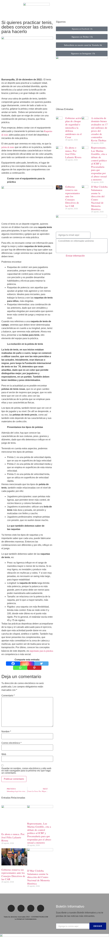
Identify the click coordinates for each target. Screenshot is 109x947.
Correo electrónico (11, 743)
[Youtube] (40, 908)
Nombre (6, 731)
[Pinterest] (34, 668)
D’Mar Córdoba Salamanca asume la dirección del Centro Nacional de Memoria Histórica (38, 877)
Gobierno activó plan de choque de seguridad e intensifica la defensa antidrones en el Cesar (73, 127)
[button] (4, 9)
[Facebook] (13, 663)
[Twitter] (41, 663)
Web (3, 754)
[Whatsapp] (20, 668)
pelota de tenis (7, 147)
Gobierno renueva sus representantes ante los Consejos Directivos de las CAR (13, 874)
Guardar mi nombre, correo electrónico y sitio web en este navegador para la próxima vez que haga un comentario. (26, 770)
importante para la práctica (41, 650)
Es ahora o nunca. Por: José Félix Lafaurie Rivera (13, 837)
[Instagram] (27, 663)
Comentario (8, 695)
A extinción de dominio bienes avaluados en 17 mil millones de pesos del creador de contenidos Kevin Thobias (99, 129)
